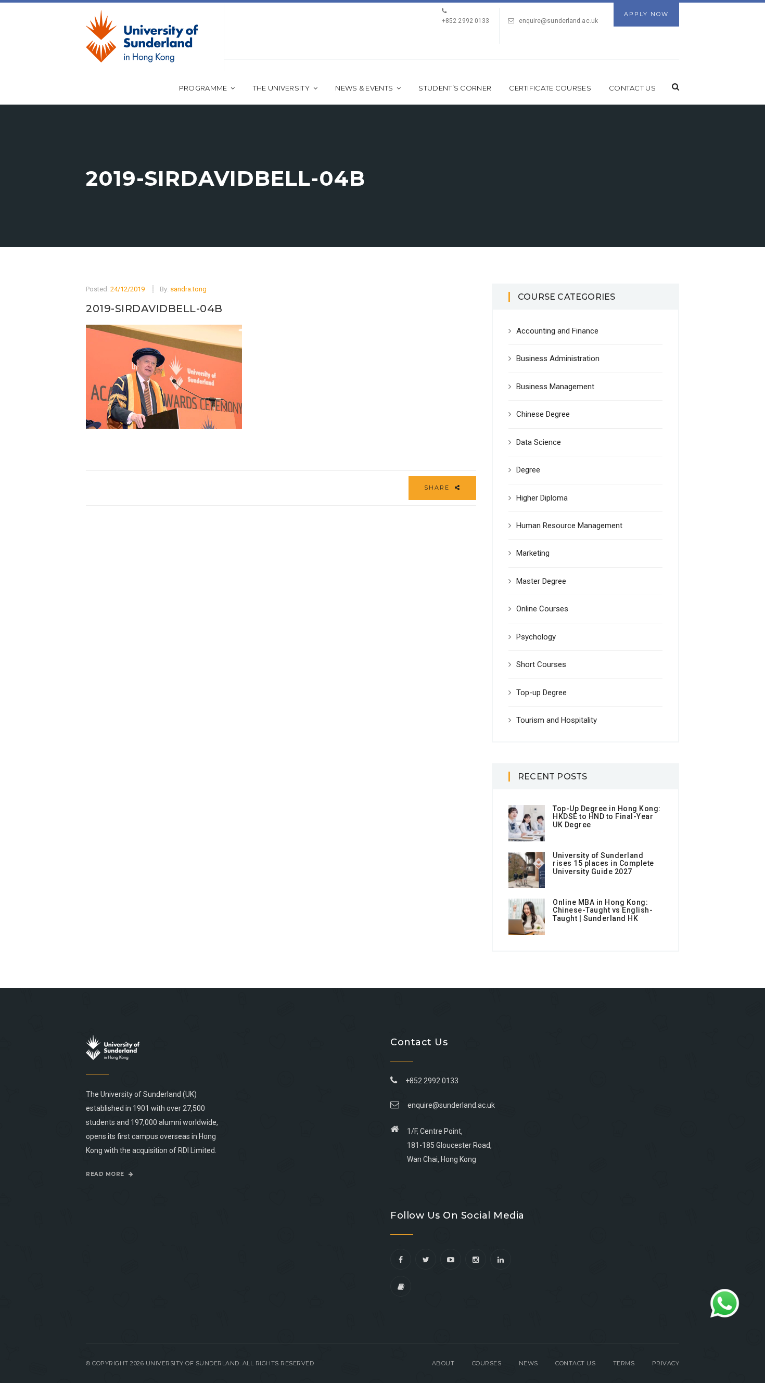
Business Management (555, 386)
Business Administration (558, 358)
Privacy (666, 1363)
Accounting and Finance (557, 331)
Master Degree (541, 581)
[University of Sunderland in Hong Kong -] (142, 36)
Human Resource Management (569, 525)
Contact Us (632, 88)
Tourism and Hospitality (556, 720)
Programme (203, 88)
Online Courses (542, 608)
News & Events (364, 88)
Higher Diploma (542, 498)
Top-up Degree (541, 692)
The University (281, 88)
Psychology (536, 637)
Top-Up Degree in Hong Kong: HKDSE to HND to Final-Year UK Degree (607, 816)
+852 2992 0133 (430, 1081)
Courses (487, 1363)
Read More (106, 1174)
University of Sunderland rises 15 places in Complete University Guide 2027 (603, 863)
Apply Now (646, 14)
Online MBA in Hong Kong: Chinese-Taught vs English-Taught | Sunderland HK (603, 910)
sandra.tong (188, 289)
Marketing (533, 553)
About (443, 1363)
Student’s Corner (454, 88)
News (528, 1363)
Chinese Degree (543, 414)
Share (438, 487)
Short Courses (541, 664)
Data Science (538, 442)
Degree (528, 470)
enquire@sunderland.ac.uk (558, 20)
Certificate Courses (550, 88)
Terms (624, 1363)
